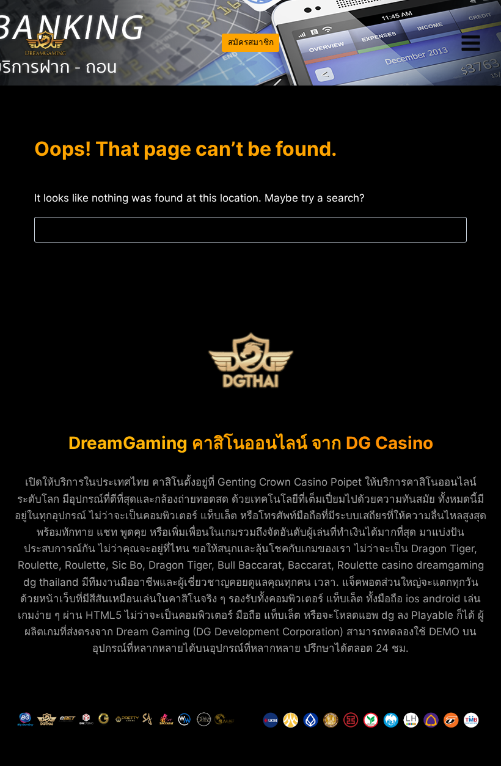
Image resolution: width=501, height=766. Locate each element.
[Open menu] (470, 43)
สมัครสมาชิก (251, 42)
